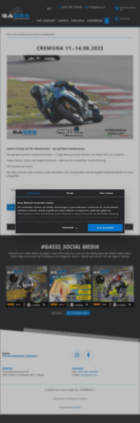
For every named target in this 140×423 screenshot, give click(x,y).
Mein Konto (125, 18)
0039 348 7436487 (87, 371)
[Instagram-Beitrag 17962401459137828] (70, 286)
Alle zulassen (105, 227)
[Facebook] (88, 355)
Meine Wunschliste (128, 8)
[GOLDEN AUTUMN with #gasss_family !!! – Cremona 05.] (27, 286)
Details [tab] (70, 193)
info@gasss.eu (89, 374)
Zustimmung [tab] (33, 193)
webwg (76, 407)
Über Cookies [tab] (106, 193)
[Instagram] (77, 355)
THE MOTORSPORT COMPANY (19, 356)
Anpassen (68, 227)
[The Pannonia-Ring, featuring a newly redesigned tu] (113, 286)
